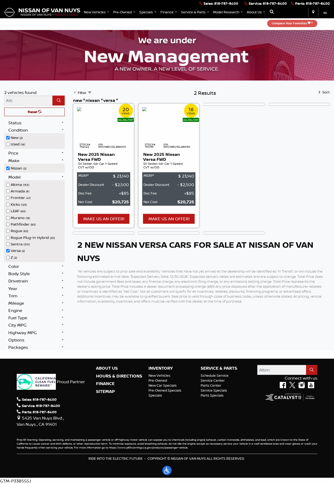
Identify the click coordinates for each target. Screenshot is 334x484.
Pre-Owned (157, 380)
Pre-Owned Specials (164, 390)
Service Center (213, 380)
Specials (155, 395)
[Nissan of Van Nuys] (42, 12)
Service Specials (214, 390)
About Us (107, 368)
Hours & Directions (119, 376)
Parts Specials (212, 395)
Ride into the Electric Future (115, 458)
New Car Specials (162, 385)
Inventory (160, 368)
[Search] (58, 100)
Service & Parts (219, 368)
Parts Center (211, 385)
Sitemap (105, 391)
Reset (33, 111)
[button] (97, 12)
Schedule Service (215, 375)
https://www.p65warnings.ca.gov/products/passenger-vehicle (148, 447)
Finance (105, 383)
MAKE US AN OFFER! (103, 219)
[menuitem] (35, 137)
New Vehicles (159, 375)
